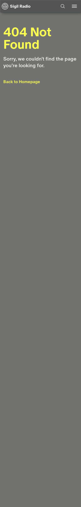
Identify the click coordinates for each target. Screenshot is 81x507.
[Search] (63, 6)
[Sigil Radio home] (5, 6)
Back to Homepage (21, 81)
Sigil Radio (20, 6)
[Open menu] (74, 6)
